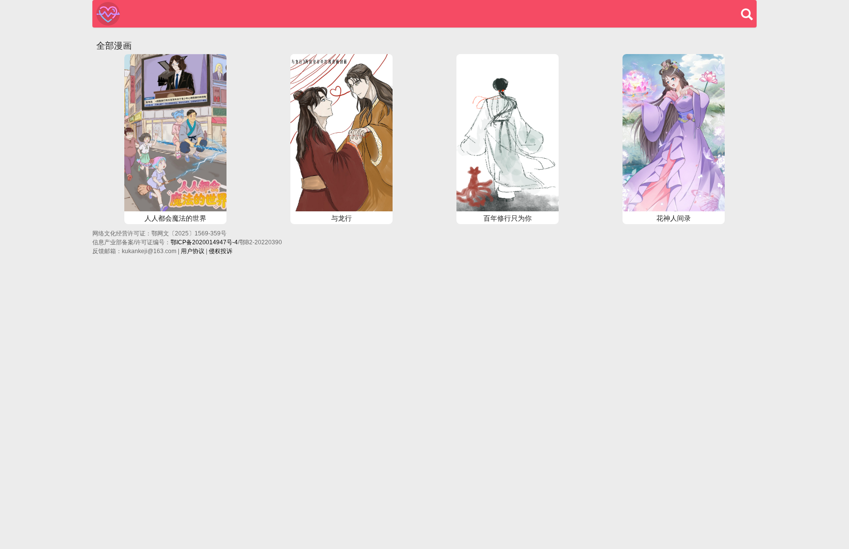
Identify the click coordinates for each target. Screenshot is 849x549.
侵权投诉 (220, 251)
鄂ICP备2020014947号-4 (204, 242)
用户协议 (192, 251)
